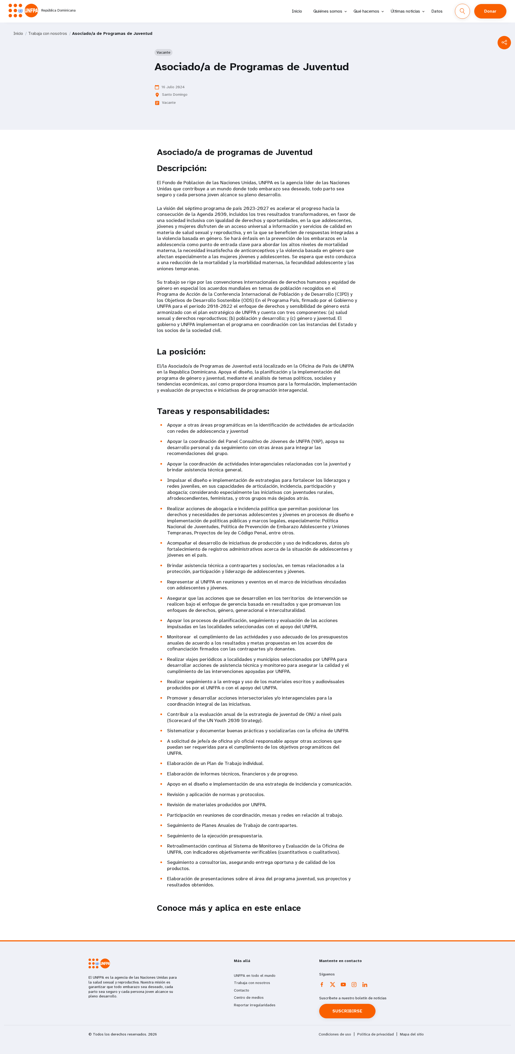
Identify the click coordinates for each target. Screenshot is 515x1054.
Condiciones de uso (335, 1034)
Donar (490, 11)
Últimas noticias (405, 11)
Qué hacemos (366, 11)
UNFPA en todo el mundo (254, 975)
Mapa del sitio (412, 1034)
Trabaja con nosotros (47, 33)
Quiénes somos (327, 11)
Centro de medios (249, 997)
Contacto (241, 990)
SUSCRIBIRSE (347, 1011)
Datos (437, 11)
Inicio (297, 11)
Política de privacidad (375, 1034)
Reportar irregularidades (254, 1005)
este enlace (278, 908)
